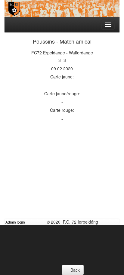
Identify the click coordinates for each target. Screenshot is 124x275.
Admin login (15, 222)
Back (74, 270)
